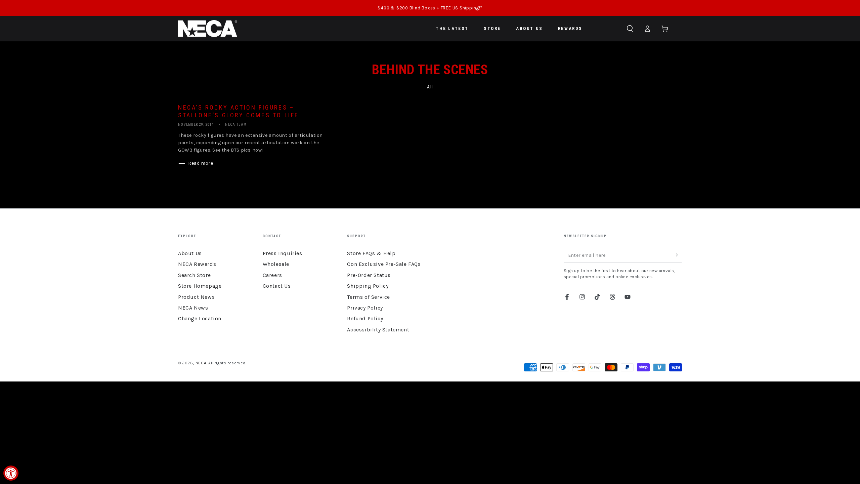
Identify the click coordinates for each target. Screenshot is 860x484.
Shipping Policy (367, 286)
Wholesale (276, 264)
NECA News (193, 308)
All (430, 87)
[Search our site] (630, 28)
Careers (272, 275)
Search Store (194, 275)
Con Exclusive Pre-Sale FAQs (384, 264)
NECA (201, 363)
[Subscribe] (678, 255)
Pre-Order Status (369, 275)
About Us (190, 253)
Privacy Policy (365, 308)
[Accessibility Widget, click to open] (10, 473)
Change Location (199, 318)
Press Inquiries (282, 253)
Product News (196, 297)
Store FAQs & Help (371, 253)
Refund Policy (365, 318)
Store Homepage (199, 286)
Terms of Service (368, 297)
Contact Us (277, 286)
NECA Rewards (197, 264)
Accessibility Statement (378, 329)
